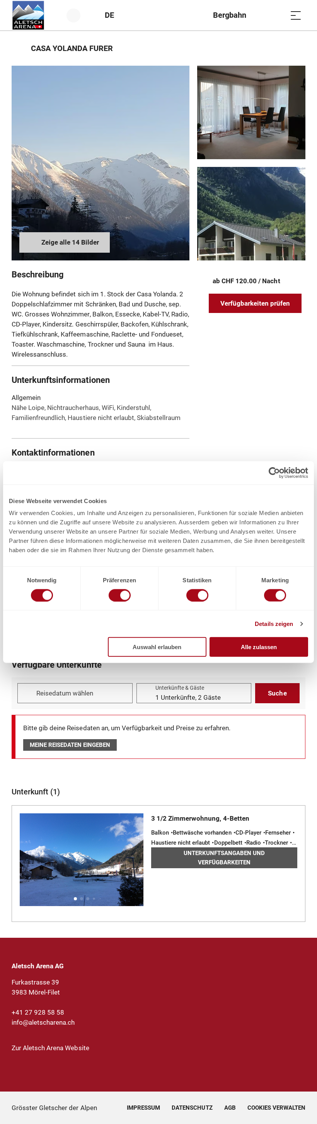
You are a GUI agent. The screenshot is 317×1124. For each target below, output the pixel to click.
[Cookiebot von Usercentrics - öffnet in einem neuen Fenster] (274, 472)
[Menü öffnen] (295, 15)
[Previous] (18, 48)
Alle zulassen (259, 647)
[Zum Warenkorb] (276, 15)
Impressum (143, 1107)
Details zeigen (274, 623)
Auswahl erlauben (157, 647)
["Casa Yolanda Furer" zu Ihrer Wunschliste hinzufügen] (297, 48)
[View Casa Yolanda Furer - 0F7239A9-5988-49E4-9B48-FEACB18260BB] (251, 213)
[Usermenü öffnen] (78, 15)
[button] (75, 898)
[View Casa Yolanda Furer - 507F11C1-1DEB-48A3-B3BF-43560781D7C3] (251, 112)
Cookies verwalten (276, 1106)
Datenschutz (192, 1107)
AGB (230, 1107)
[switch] (120, 595)
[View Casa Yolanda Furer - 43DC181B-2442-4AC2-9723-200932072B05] (100, 163)
